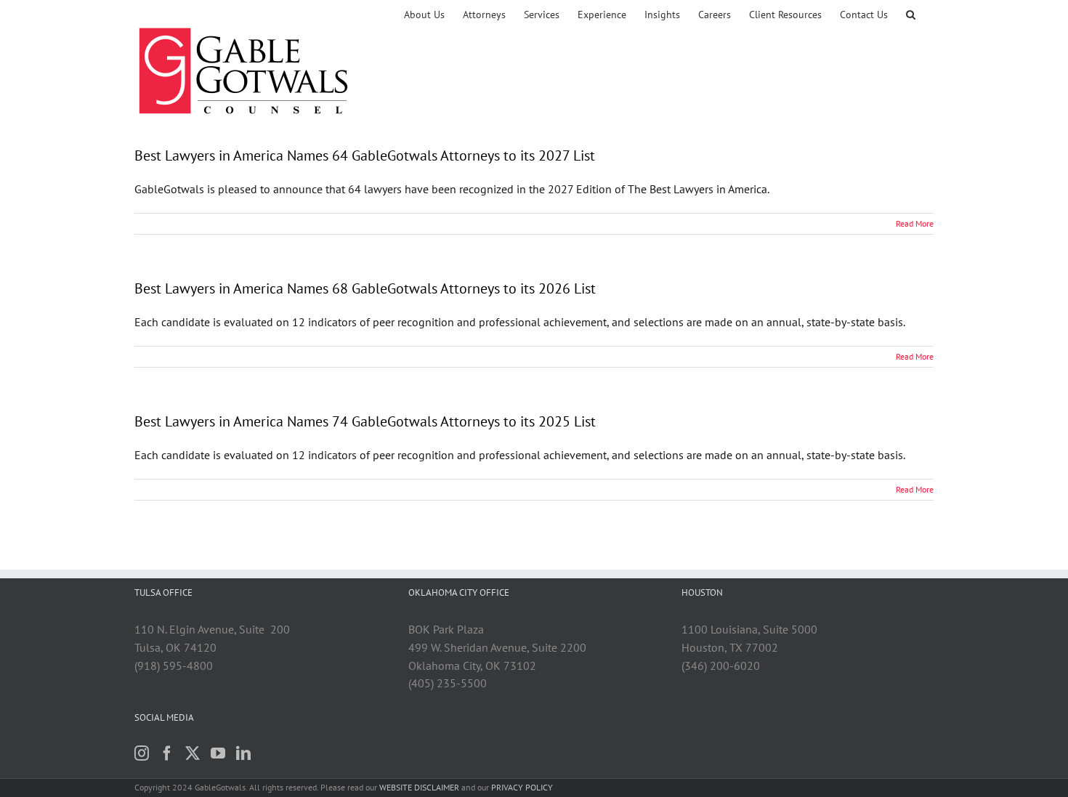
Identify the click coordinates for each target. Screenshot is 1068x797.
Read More (915, 223)
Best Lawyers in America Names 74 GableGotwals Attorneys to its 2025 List (365, 421)
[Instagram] (141, 753)
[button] (910, 14)
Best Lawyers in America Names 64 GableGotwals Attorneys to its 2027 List (364, 155)
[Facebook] (167, 753)
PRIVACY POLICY (522, 787)
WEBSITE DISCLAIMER (419, 787)
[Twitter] (192, 753)
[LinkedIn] (243, 753)
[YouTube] (218, 753)
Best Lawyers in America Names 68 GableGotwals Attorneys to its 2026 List (365, 288)
